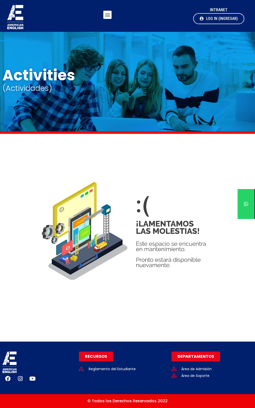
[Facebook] (7, 378)
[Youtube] (32, 378)
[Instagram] (20, 378)
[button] (107, 15)
